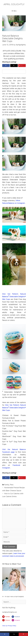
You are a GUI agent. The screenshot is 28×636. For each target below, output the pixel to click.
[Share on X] (14, 65)
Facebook (16, 465)
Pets (11, 485)
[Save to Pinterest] (23, 634)
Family (6, 485)
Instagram (6, 468)
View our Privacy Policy (9, 625)
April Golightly (14, 4)
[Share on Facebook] (6, 65)
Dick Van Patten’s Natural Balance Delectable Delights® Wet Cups (14, 296)
